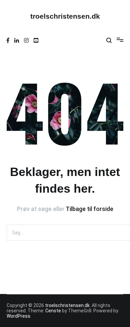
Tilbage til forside (89, 208)
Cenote (53, 310)
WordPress (18, 316)
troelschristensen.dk (65, 16)
